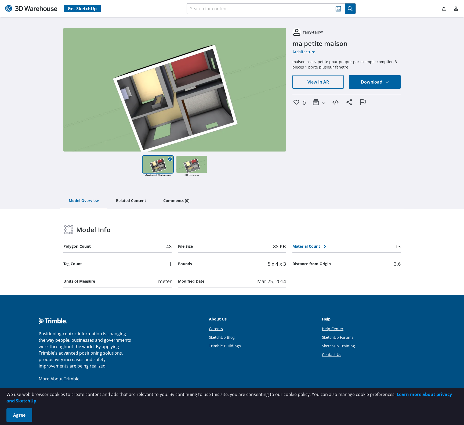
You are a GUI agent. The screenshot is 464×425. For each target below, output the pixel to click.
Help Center (332, 328)
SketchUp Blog (222, 337)
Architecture (303, 51)
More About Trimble (59, 379)
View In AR (318, 82)
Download (372, 82)
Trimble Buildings (225, 345)
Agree (19, 415)
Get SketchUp (82, 9)
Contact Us (331, 354)
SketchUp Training (338, 345)
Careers (216, 328)
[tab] (83, 201)
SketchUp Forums (337, 337)
